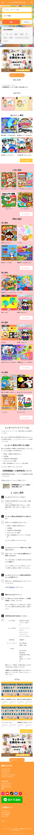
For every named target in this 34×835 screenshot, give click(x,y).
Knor (5, 38)
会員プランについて (17, 75)
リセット (26, 22)
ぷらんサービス (5, 812)
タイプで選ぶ (7, 16)
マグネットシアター (7, 776)
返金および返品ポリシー (17, 830)
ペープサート (5, 773)
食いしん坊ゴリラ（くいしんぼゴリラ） (10, 188)
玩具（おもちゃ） (6, 785)
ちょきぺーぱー (5, 769)
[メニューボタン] (2, 2)
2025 (21, 34)
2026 (16, 34)
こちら (7, 480)
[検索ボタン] (31, 2)
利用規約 (11, 587)
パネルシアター (5, 771)
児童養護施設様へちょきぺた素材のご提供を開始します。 (20, 485)
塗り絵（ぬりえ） (6, 787)
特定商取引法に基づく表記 (25, 828)
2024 (11, 38)
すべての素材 (5, 814)
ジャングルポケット (25, 208)
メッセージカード (6, 783)
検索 (11, 22)
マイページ (4, 816)
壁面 (2, 789)
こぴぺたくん (5, 810)
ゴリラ (6, 41)
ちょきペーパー (8, 208)
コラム (3, 821)
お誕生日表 (4, 781)
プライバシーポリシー (7, 828)
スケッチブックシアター (22, 38)
